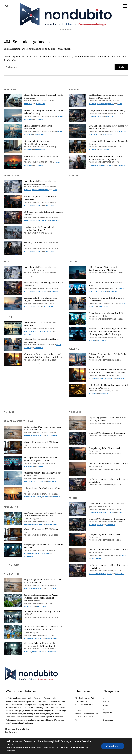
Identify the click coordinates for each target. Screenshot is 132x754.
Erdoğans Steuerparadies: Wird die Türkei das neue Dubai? (108, 355)
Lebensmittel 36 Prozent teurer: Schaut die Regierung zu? (108, 142)
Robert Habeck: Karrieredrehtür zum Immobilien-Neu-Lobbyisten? (105, 158)
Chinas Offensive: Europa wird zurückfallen (38, 127)
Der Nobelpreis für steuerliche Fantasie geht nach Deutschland (106, 96)
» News (106, 705)
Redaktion (28, 104)
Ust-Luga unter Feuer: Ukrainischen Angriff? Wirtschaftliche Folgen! (40, 299)
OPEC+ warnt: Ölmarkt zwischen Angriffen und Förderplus (108, 465)
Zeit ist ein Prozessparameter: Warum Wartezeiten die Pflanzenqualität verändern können (41, 598)
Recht (119, 104)
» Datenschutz (107, 718)
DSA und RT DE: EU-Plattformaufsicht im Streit (108, 284)
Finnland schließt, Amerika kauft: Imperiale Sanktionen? (39, 228)
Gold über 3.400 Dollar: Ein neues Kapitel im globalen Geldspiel (108, 386)
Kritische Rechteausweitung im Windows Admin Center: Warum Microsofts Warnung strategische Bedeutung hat (108, 331)
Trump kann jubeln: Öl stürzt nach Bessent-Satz (40, 198)
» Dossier (106, 700)
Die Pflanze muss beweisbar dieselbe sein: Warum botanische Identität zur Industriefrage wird (43, 516)
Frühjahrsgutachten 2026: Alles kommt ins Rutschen (43, 546)
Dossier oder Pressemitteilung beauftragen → (17, 730)
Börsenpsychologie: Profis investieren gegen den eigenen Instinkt (41, 459)
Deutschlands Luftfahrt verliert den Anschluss (40, 324)
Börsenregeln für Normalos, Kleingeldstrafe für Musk (36, 142)
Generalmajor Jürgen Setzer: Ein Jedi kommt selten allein (106, 314)
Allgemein (28, 363)
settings (11, 750)
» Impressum (107, 711)
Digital (92, 276)
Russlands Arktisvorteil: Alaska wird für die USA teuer (42, 474)
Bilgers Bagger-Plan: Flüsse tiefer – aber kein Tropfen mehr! (107, 419)
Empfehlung (102, 340)
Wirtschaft (40, 104)
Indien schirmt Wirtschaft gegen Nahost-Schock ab (42, 489)
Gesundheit (44, 363)
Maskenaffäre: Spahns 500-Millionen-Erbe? (41, 443)
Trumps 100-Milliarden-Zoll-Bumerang (107, 110)
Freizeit (92, 306)
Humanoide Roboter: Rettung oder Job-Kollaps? (42, 612)
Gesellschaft (102, 104)
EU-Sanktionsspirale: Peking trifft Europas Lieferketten (43, 213)
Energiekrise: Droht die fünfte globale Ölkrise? (41, 158)
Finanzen (59, 147)
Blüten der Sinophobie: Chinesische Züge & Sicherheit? (43, 96)
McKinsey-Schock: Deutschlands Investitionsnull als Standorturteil (39, 644)
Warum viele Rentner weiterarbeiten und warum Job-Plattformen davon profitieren (43, 355)
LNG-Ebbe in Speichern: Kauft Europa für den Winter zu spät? (108, 127)
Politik (60, 116)
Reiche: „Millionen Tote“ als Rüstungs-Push (42, 244)
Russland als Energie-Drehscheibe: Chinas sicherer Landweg (43, 112)
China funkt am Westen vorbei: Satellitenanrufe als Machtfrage (103, 268)
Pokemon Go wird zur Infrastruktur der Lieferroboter (106, 299)
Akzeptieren (112, 746)
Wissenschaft (52, 435)
